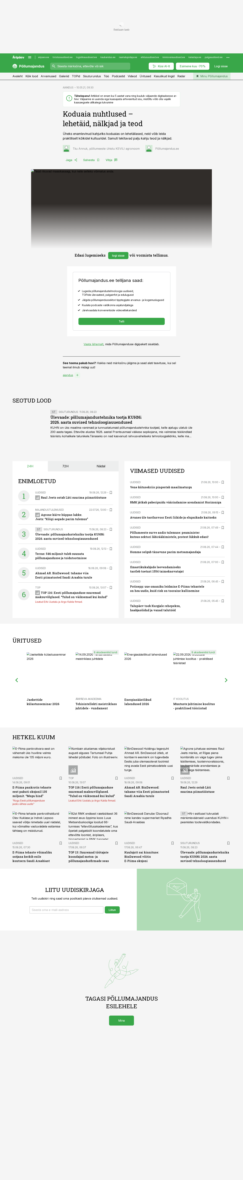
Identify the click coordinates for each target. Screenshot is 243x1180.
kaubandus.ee (108, 57)
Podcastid (118, 76)
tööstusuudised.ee (63, 57)
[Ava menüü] (29, 57)
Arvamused (48, 76)
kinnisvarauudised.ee (174, 57)
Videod (132, 76)
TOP (38, 587)
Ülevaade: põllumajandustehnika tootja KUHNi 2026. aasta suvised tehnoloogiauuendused (96, 420)
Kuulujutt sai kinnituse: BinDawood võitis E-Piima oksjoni (141, 856)
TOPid (76, 76)
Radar (181, 76)
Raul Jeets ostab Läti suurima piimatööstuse (73, 497)
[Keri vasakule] (16, 680)
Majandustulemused (49, 509)
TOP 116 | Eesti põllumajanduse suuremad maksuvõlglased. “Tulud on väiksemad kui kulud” (91, 791)
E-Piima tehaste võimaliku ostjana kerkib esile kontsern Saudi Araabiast (32, 856)
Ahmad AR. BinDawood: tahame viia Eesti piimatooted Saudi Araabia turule (146, 791)
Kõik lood (31, 76)
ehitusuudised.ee (150, 57)
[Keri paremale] (226, 680)
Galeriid (64, 76)
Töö (106, 76)
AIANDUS (68, 87)
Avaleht (17, 76)
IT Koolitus (181, 698)
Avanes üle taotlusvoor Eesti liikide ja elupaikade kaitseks (173, 517)
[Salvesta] (111, 492)
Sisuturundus (92, 76)
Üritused (145, 76)
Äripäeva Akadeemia (88, 698)
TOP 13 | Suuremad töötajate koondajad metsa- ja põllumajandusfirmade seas (88, 856)
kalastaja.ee (195, 57)
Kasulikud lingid (164, 76)
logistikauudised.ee (86, 57)
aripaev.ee (43, 57)
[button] (66, 909)
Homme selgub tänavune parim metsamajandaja (165, 552)
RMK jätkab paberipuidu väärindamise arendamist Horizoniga (175, 502)
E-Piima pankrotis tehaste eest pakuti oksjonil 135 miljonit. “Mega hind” (31, 791)
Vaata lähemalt (93, 344)
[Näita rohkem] (227, 57)
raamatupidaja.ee (128, 57)
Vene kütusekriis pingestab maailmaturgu (161, 487)
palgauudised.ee (214, 57)
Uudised (40, 492)
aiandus (68, 375)
